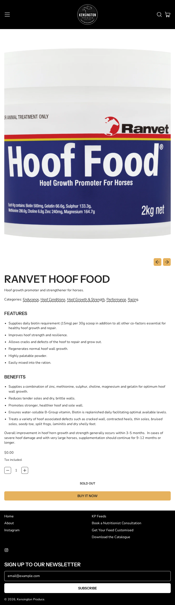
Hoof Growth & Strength (86, 299)
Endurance (31, 299)
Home (9, 516)
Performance (116, 299)
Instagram (12, 530)
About (9, 523)
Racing (133, 299)
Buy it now (87, 496)
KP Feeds (99, 516)
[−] (7, 470)
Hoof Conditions (53, 299)
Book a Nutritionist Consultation (116, 523)
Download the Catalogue (111, 537)
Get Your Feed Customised (112, 530)
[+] (24, 470)
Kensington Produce (30, 599)
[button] (159, 15)
